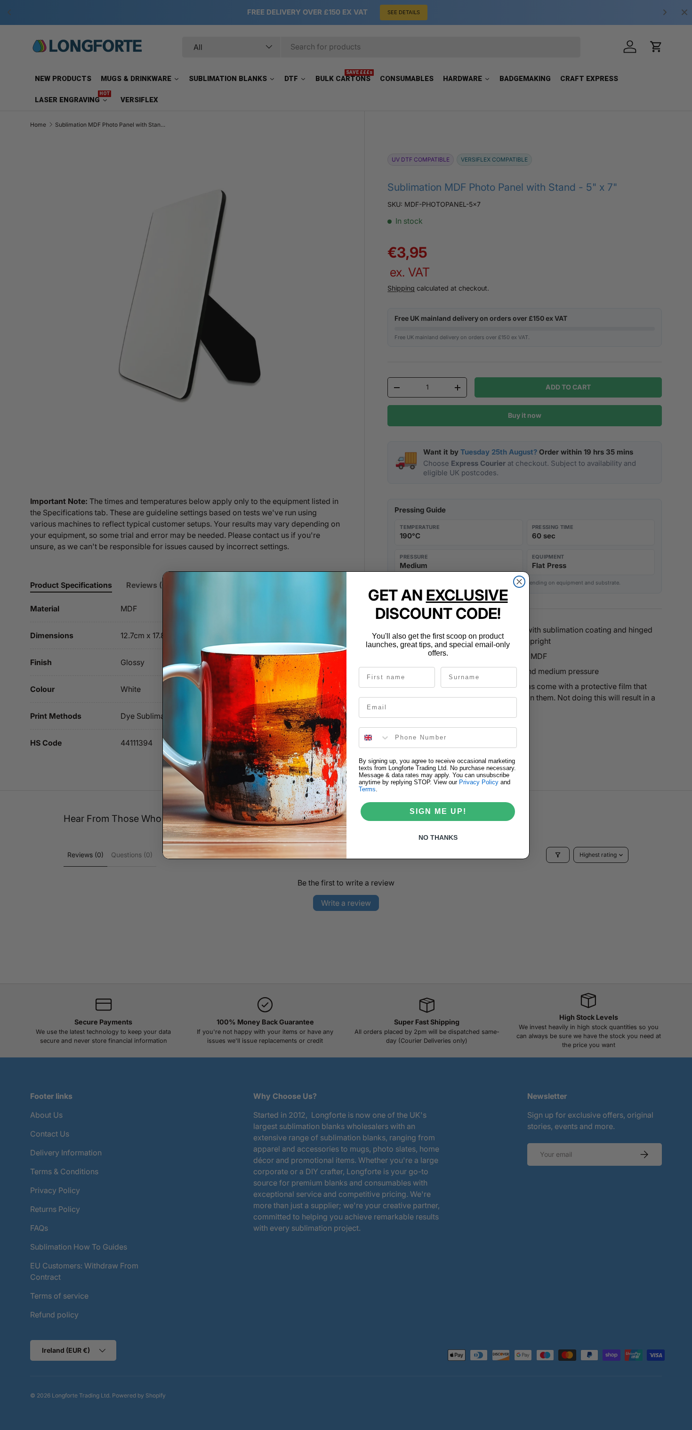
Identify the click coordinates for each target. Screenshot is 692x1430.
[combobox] (374, 738)
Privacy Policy (479, 782)
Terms (367, 789)
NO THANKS (438, 837)
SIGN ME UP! (438, 811)
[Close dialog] (519, 581)
